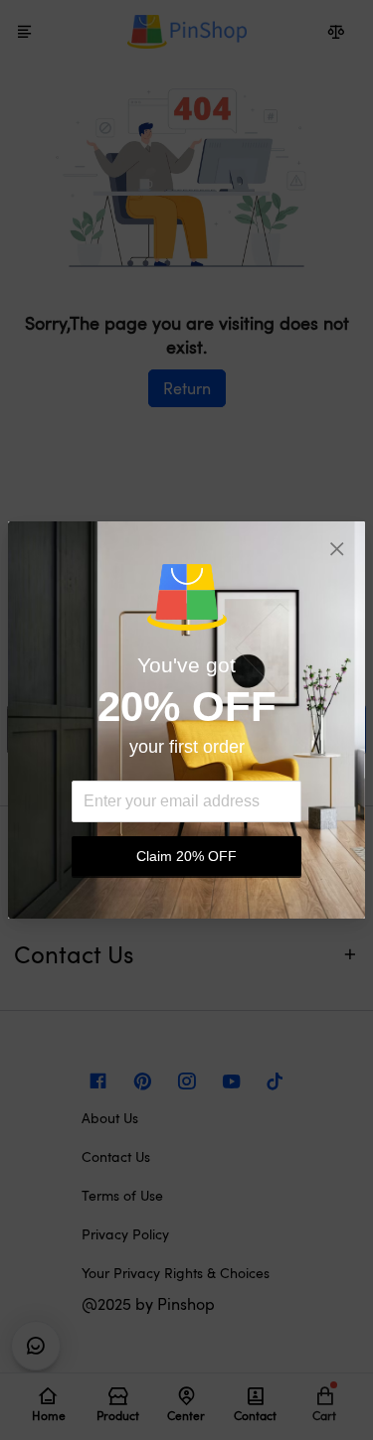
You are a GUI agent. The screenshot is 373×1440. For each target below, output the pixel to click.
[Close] (337, 549)
